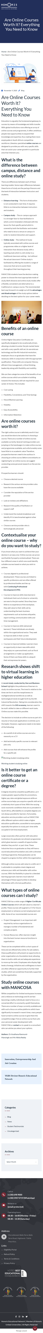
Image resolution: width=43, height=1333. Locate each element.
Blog (22, 90)
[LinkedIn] (23, 1316)
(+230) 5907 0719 (15, 1198)
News (9, 1121)
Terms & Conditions (11, 1259)
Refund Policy (9, 1254)
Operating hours (14, 1212)
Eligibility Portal (10, 1249)
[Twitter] (27, 1316)
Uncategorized (13, 1131)
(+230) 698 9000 (15, 1194)
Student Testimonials (15, 1126)
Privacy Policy (9, 1263)
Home (3, 51)
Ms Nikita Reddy (19, 1037)
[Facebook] (16, 1316)
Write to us (12, 1203)
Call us (10, 1191)
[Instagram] (19, 1316)
